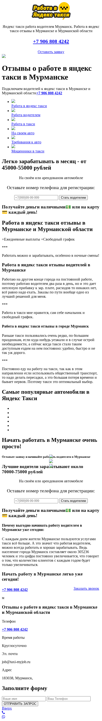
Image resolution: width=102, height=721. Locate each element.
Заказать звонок (86, 588)
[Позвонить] (51, 713)
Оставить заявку (51, 52)
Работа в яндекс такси (29, 106)
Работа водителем (25, 115)
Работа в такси (23, 124)
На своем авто (22, 133)
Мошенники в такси (27, 151)
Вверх (7, 708)
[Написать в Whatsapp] (51, 717)
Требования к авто (26, 142)
